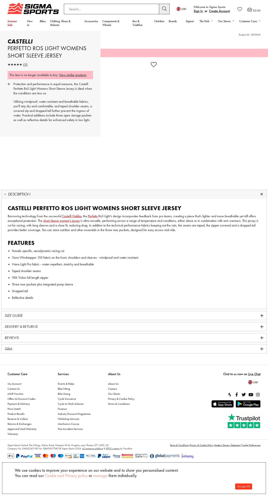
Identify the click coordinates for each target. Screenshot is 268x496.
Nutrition (159, 21)
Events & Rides (66, 384)
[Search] (164, 9)
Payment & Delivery (19, 404)
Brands (173, 21)
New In (30, 23)
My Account (14, 384)
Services (63, 374)
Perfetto (93, 216)
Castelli (20, 41)
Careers (112, 389)
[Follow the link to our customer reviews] (244, 421)
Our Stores (114, 394)
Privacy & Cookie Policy (121, 399)
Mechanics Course (68, 424)
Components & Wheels (110, 23)
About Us (114, 374)
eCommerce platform (92, 448)
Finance (62, 409)
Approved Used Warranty (22, 429)
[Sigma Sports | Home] (33, 8)
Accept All (243, 486)
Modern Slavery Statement (227, 445)
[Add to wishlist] (154, 65)
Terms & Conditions (119, 404)
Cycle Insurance (67, 399)
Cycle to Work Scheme (71, 404)
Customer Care (17, 374)
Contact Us (14, 389)
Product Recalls (16, 414)
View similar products (72, 75)
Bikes (43, 21)
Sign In (198, 11)
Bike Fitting (64, 389)
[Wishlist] (240, 9)
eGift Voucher (15, 394)
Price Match (14, 409)
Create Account (219, 11)
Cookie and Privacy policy (66, 475)
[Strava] (229, 394)
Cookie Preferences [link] (250, 445)
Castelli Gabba (71, 216)
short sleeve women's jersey (61, 221)
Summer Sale (12, 23)
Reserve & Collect (18, 419)
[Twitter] (243, 394)
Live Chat (254, 374)
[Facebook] (236, 394)
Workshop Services (68, 419)
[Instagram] (257, 394)
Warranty (13, 434)
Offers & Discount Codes (21, 399)
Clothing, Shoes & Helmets (60, 23)
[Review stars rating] (15, 64)
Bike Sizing (64, 394)
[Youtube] (250, 394)
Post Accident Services (70, 429)
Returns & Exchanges (19, 424)
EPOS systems (113, 448)
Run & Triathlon (138, 23)
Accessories (91, 21)
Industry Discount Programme (74, 414)
